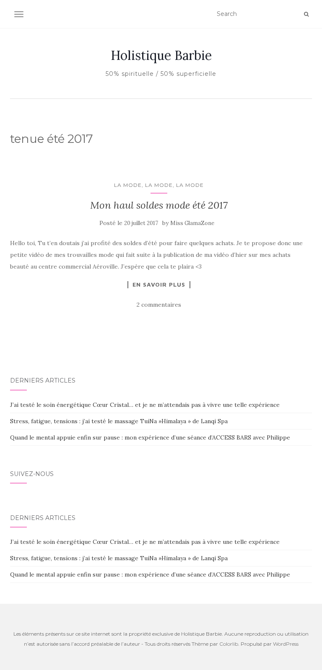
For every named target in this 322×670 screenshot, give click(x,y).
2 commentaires (159, 304)
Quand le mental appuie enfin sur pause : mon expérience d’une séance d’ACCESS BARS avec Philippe (150, 437)
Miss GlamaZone (192, 223)
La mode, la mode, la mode (159, 185)
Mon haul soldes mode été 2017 (159, 205)
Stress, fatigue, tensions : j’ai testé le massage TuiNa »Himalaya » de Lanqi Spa (119, 421)
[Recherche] (306, 14)
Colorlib (228, 644)
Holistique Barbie (161, 55)
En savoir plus (158, 284)
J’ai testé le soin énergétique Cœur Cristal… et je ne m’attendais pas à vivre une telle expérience (145, 405)
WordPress (286, 644)
